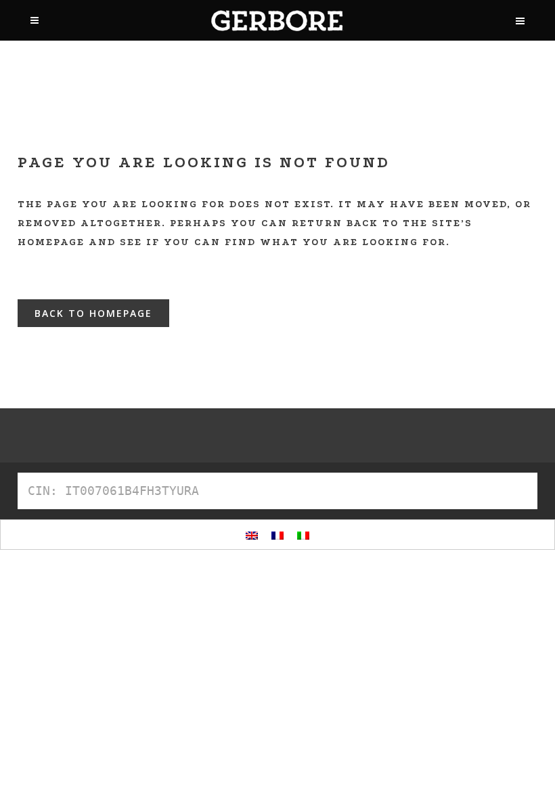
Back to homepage (93, 313)
